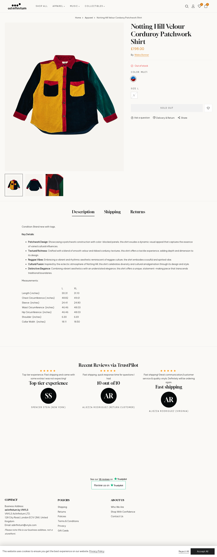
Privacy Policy (96, 551)
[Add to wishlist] (208, 108)
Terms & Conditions (68, 521)
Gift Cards (63, 530)
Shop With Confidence (123, 511)
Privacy (62, 525)
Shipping (62, 507)
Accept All (202, 551)
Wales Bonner (141, 54)
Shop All (42, 6)
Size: (135, 88)
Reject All (184, 551)
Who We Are (117, 507)
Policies (62, 516)
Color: (139, 72)
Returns (62, 511)
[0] (199, 6)
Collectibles (94, 6)
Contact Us (117, 516)
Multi (133, 78)
